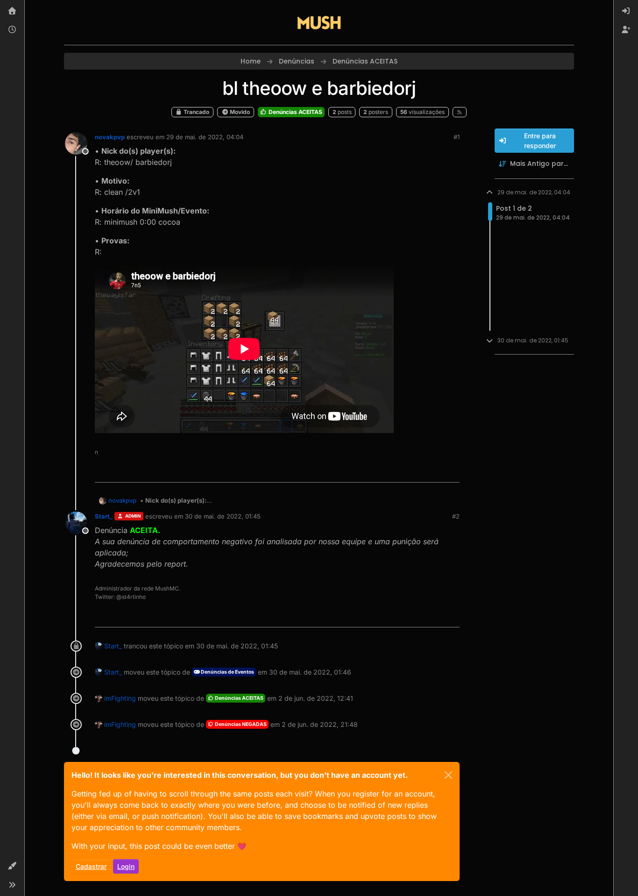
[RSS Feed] (460, 112)
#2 (456, 516)
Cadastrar (91, 866)
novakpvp (110, 137)
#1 (457, 137)
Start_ (104, 516)
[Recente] (12, 29)
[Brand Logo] (319, 22)
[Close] (448, 775)
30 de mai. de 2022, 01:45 (223, 516)
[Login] (625, 11)
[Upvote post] (418, 471)
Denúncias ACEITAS (294, 111)
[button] (12, 866)
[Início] (12, 11)
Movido (239, 111)
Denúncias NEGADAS (240, 724)
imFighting (120, 698)
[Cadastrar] (625, 29)
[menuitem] (625, 11)
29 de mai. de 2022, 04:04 (204, 137)
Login (126, 866)
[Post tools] (451, 471)
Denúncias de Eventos (227, 672)
